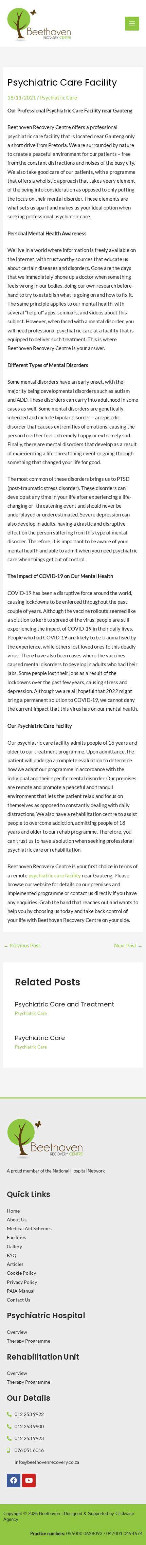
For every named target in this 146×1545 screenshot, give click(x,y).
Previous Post (21, 945)
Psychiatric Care (58, 98)
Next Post (128, 945)
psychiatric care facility (55, 875)
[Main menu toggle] (132, 24)
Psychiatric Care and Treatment (64, 1004)
